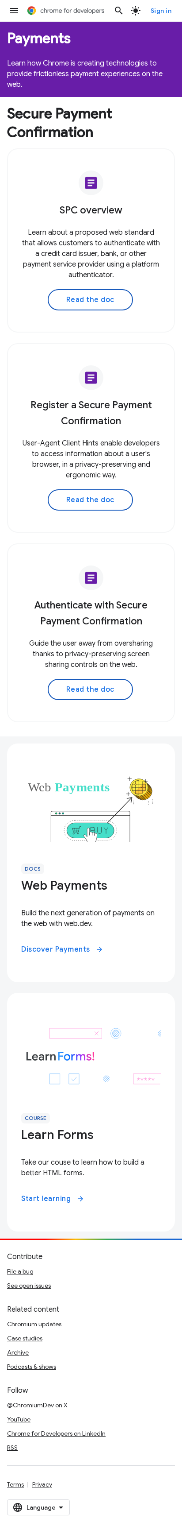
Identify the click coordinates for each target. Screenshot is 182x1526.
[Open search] (119, 10)
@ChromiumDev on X (37, 1405)
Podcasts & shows (31, 1367)
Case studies (24, 1338)
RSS (12, 1448)
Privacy (42, 1484)
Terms (15, 1484)
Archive (18, 1352)
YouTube (18, 1419)
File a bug (20, 1271)
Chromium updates (34, 1324)
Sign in (161, 11)
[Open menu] (14, 10)
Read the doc (90, 299)
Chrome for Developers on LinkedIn (56, 1433)
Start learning (52, 1198)
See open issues (29, 1286)
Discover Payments (62, 949)
